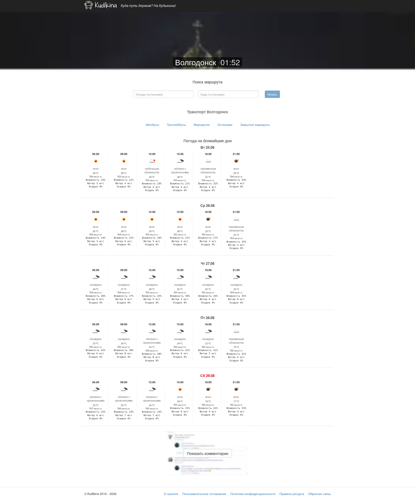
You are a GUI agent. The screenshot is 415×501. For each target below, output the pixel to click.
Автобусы (152, 124)
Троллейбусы (176, 124)
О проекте (171, 493)
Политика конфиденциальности (252, 493)
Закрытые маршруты (255, 124)
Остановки (224, 124)
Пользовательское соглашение (204, 493)
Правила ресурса (291, 493)
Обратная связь (319, 493)
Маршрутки (202, 124)
